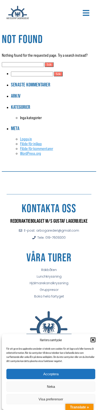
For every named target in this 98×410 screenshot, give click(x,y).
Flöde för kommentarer (36, 148)
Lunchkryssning (49, 276)
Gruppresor (49, 289)
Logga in (26, 139)
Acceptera (51, 374)
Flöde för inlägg (31, 143)
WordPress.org (30, 153)
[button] (93, 340)
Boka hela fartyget (49, 296)
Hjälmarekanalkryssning (49, 283)
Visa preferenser (51, 399)
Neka (51, 387)
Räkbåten (49, 270)
